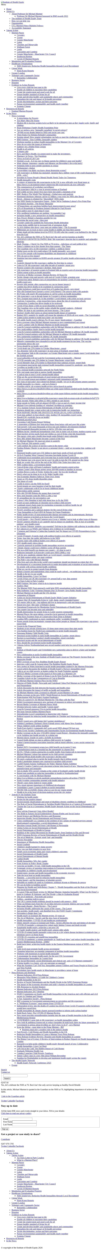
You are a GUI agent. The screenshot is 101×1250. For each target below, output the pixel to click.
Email (5, 1119)
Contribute (5, 1139)
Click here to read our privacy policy (16, 1113)
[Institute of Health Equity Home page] (12, 2)
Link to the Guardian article (12, 1096)
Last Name (7, 1124)
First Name (7, 1122)
